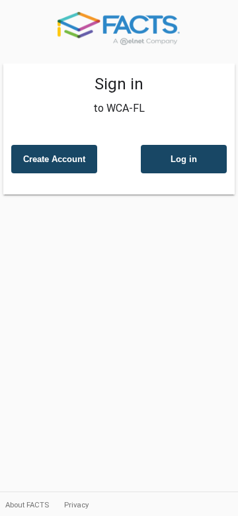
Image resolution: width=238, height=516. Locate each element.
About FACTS (28, 504)
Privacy (76, 504)
